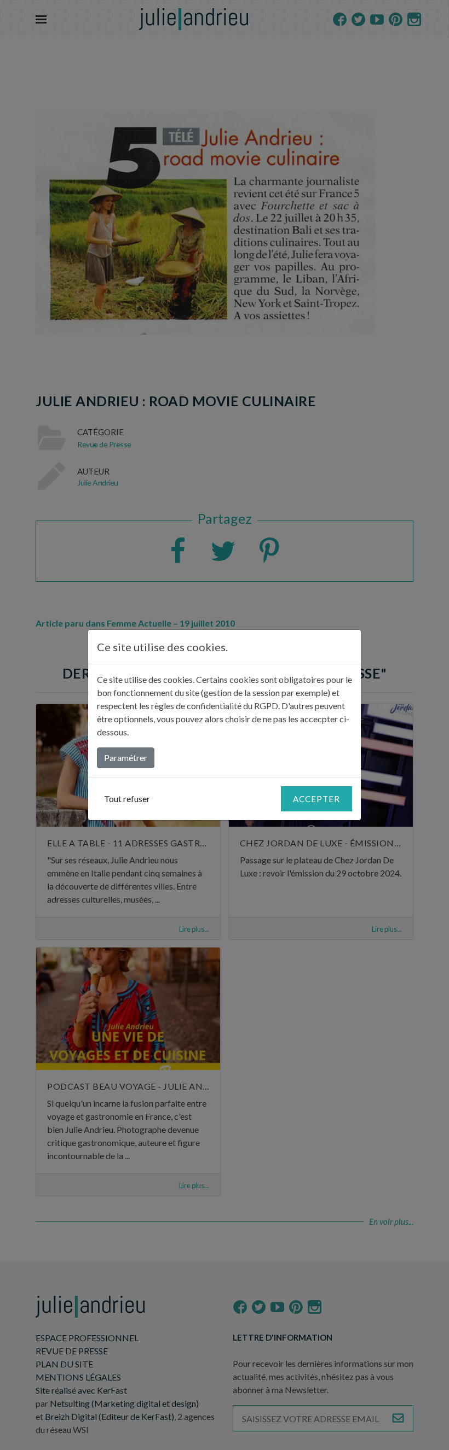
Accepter (316, 799)
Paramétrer (125, 757)
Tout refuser (127, 798)
